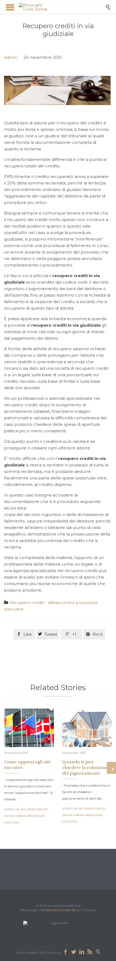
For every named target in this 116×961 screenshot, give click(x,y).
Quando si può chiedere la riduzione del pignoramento (85, 767)
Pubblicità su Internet (59, 910)
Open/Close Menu (10, 7)
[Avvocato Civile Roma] (62, 7)
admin (10, 57)
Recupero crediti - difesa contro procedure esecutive (26, 816)
